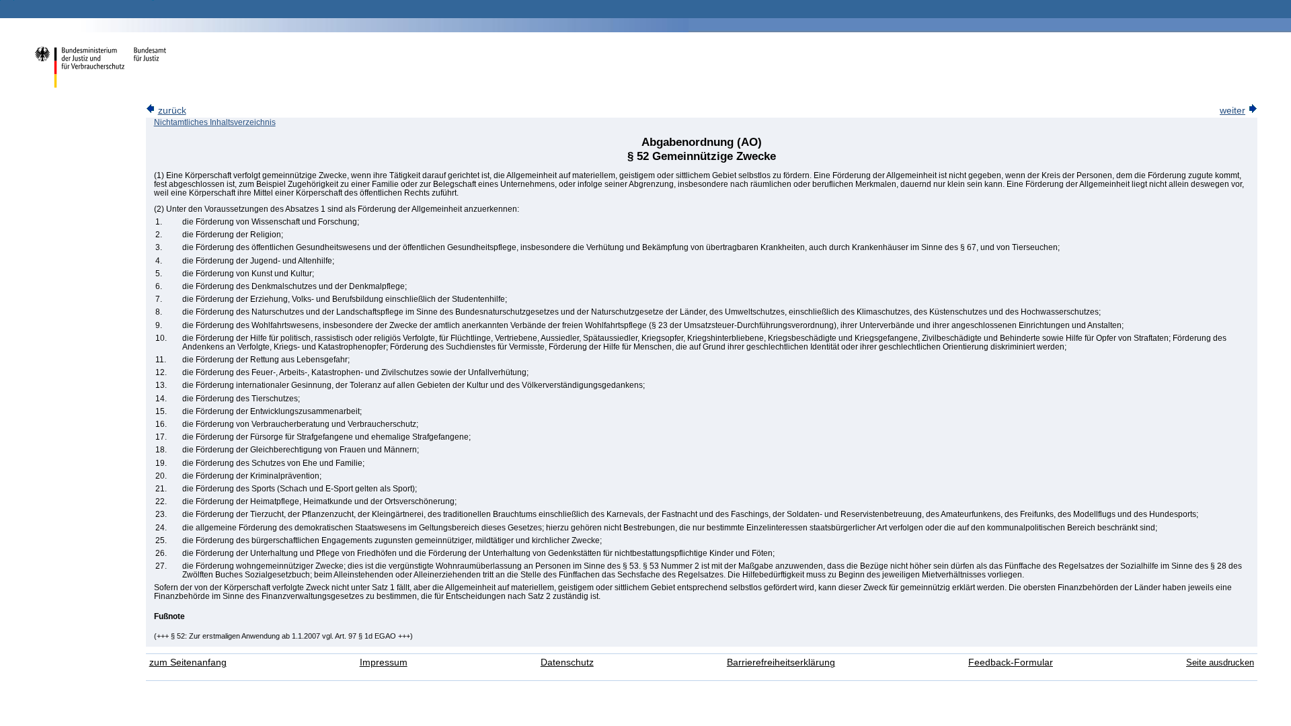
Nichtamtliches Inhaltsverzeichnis (215, 122)
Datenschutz (567, 662)
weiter (1232, 111)
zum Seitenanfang (188, 662)
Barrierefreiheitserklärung (781, 662)
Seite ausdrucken (1220, 662)
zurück (172, 111)
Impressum (383, 662)
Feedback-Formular (1010, 662)
